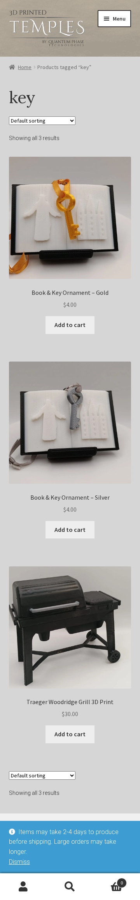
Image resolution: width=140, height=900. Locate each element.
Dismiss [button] (19, 861)
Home (25, 67)
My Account (23, 887)
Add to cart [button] (70, 325)
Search (70, 887)
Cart (108, 880)
